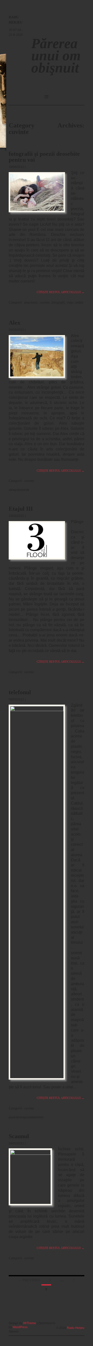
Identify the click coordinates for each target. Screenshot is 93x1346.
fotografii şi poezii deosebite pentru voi (44, 157)
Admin (14, 1331)
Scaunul (19, 1136)
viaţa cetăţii (75, 302)
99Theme (29, 1323)
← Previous (29, 1280)
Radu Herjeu (75, 1328)
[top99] (72, 1321)
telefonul (20, 692)
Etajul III (21, 508)
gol (16, 490)
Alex (14, 322)
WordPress (20, 1327)
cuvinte (45, 302)
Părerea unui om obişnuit (56, 55)
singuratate (26, 1117)
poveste (24, 490)
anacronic (31, 302)
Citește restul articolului (60, 292)
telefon (39, 1117)
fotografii (58, 302)
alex (11, 490)
